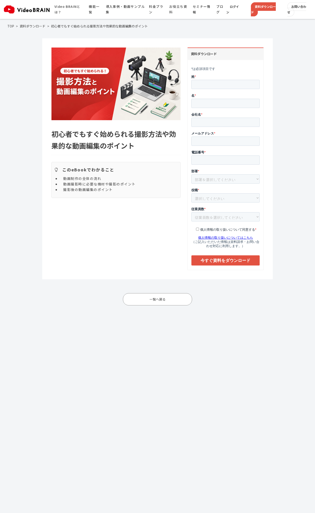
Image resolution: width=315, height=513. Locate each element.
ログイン (232, 9)
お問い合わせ (296, 9)
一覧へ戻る (157, 299)
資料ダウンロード (263, 9)
